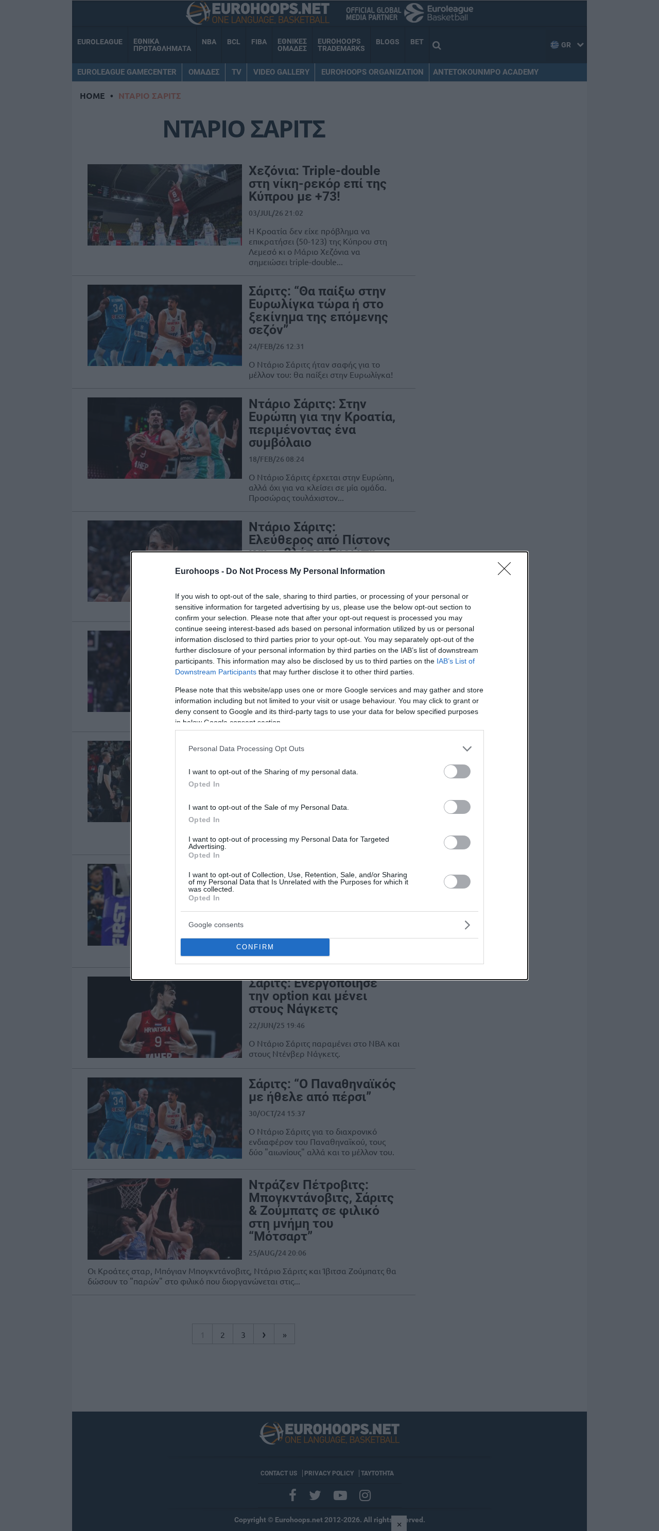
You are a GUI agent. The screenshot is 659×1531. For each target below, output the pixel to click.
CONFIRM (255, 947)
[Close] (507, 572)
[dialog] (329, 766)
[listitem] (329, 748)
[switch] (457, 771)
